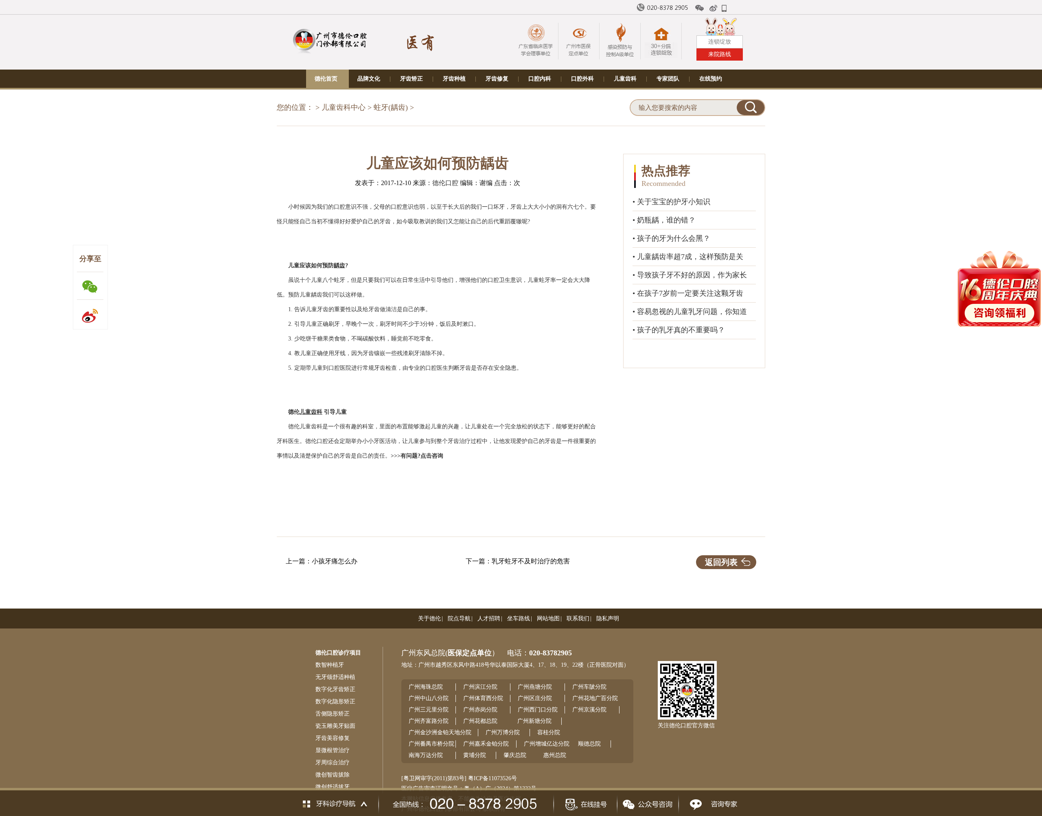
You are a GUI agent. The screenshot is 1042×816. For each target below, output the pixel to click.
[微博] (713, 8)
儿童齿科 (625, 79)
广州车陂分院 (589, 687)
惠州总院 (554, 755)
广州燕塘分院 (535, 687)
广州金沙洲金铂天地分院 (440, 732)
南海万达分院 (426, 755)
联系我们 (578, 618)
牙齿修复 (497, 79)
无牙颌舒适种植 (335, 677)
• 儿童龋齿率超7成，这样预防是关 (688, 257)
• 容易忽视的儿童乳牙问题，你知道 (690, 312)
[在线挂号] (585, 802)
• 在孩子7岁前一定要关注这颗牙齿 (688, 293)
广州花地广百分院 (595, 698)
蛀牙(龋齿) (391, 107)
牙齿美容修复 (332, 738)
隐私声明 (607, 618)
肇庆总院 (514, 755)
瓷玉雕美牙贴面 (335, 726)
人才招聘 (488, 618)
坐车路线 (518, 618)
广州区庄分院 (535, 698)
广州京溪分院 (589, 710)
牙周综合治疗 (332, 762)
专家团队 (668, 79)
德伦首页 (326, 79)
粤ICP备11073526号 (492, 778)
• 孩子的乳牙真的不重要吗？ (679, 330)
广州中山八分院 (429, 698)
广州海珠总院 (426, 687)
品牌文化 (368, 79)
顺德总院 (589, 744)
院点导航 (459, 618)
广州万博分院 (503, 732)
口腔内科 (539, 79)
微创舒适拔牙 (332, 787)
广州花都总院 (480, 721)
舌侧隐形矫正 (332, 714)
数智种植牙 (329, 665)
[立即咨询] (711, 802)
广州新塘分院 (534, 721)
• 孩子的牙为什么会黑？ (671, 238)
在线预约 (710, 79)
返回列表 (721, 562)
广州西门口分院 (538, 710)
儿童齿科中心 (344, 107)
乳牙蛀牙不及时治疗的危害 (531, 561)
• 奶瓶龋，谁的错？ (664, 220)
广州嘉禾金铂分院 (486, 744)
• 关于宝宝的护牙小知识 (671, 202)
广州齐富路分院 (429, 721)
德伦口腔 (445, 182)
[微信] (699, 8)
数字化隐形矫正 (335, 701)
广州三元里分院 (429, 710)
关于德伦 (429, 618)
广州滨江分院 (480, 687)
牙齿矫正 (411, 79)
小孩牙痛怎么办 (334, 561)
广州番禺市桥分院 (431, 744)
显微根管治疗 (332, 750)
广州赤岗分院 (480, 710)
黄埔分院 (474, 755)
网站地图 (548, 618)
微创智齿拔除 (332, 775)
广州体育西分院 (483, 698)
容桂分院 (548, 732)
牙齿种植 (454, 79)
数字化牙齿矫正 (335, 689)
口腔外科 (582, 79)
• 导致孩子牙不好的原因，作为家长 (690, 275)
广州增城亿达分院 (546, 744)
